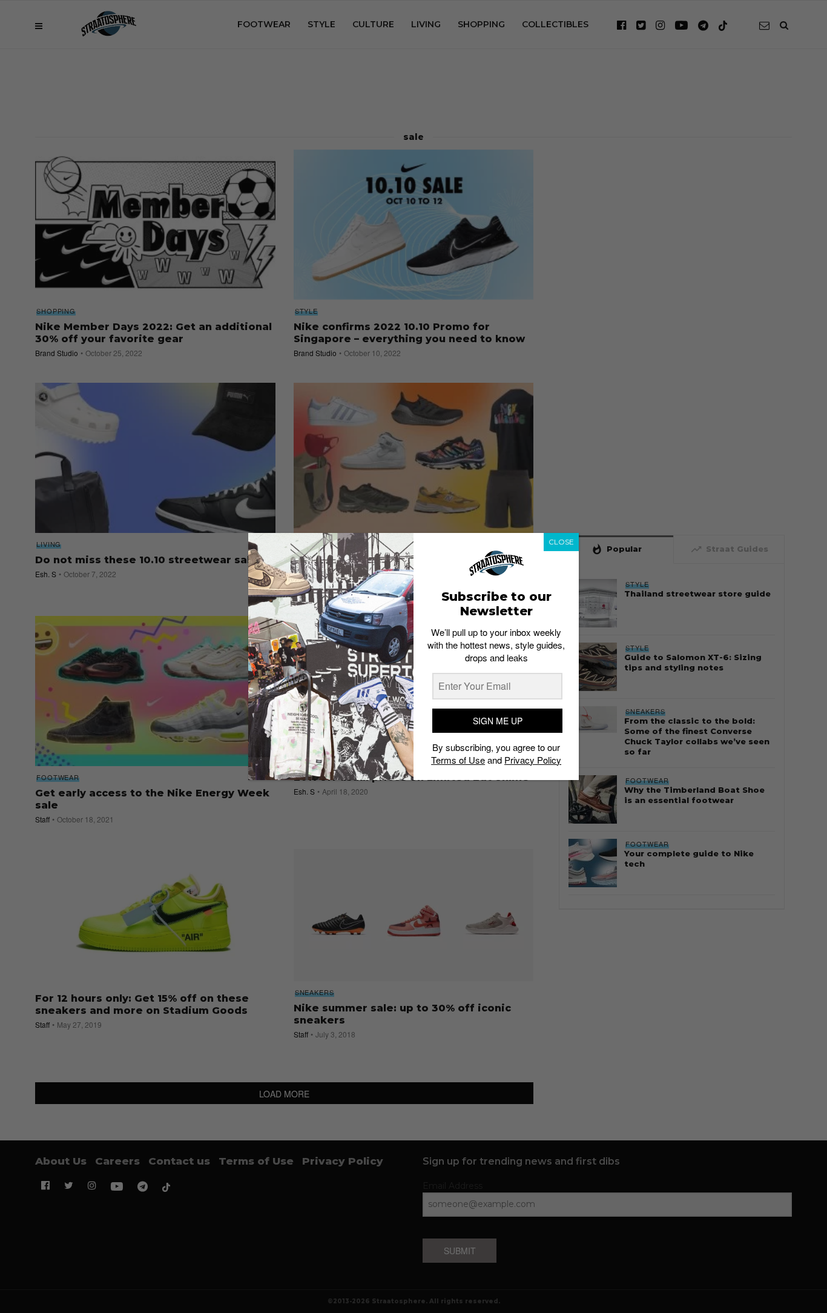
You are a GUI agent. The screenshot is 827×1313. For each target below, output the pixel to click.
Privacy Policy (532, 759)
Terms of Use (458, 759)
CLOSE (561, 541)
